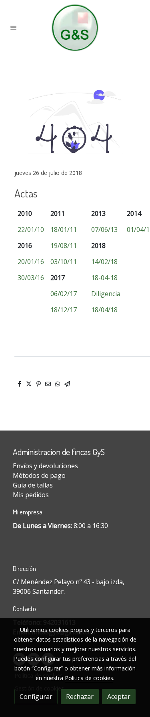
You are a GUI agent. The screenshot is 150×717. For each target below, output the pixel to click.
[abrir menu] (13, 27)
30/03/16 (31, 277)
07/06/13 (104, 229)
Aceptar (118, 696)
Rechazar (80, 696)
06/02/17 (63, 293)
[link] (75, 27)
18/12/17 (63, 309)
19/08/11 (63, 245)
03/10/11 (63, 261)
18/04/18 (104, 309)
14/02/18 (104, 261)
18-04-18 (104, 277)
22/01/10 (31, 229)
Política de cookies (89, 678)
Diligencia (105, 293)
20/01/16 (31, 261)
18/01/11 (63, 229)
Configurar (36, 696)
